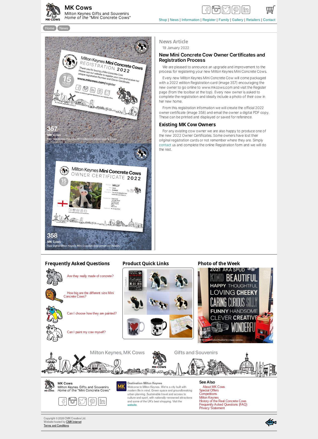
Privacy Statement (212, 408)
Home (49, 28)
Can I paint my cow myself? (86, 332)
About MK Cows (214, 387)
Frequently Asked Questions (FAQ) (223, 404)
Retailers (253, 20)
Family (224, 20)
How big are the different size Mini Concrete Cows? (89, 294)
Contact (269, 20)
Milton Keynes (209, 397)
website (132, 405)
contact (165, 145)
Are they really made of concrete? (90, 276)
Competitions (208, 394)
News (174, 20)
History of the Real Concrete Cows (223, 401)
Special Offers (209, 390)
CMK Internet (73, 422)
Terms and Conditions (56, 425)
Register (209, 20)
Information (190, 20)
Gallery (237, 20)
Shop (163, 20)
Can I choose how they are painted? (91, 313)
